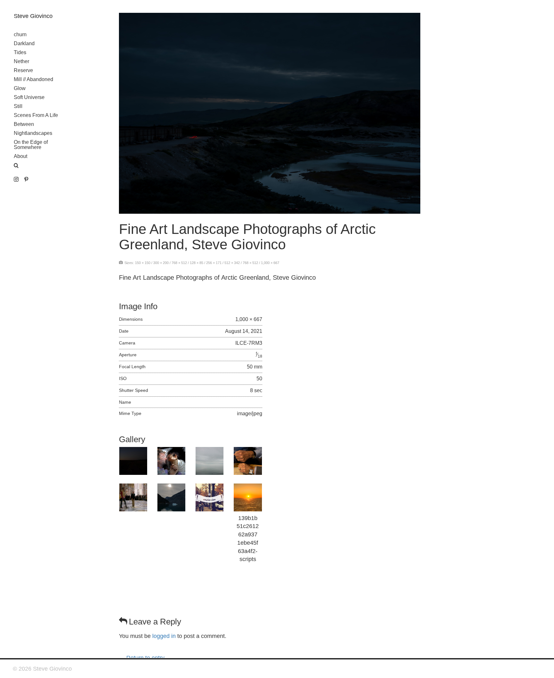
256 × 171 (214, 263)
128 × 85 (196, 263)
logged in (164, 636)
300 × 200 (161, 263)
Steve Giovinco (33, 16)
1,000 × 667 (270, 263)
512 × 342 (232, 263)
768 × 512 (179, 263)
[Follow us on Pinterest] (26, 179)
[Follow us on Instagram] (16, 179)
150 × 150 (142, 263)
